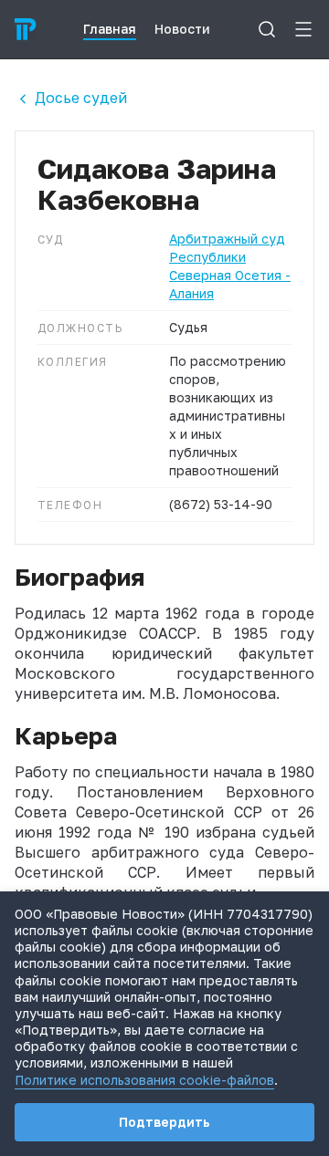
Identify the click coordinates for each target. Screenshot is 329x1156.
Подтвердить (164, 1122)
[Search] (267, 29)
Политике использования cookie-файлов (144, 1080)
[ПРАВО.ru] (26, 29)
